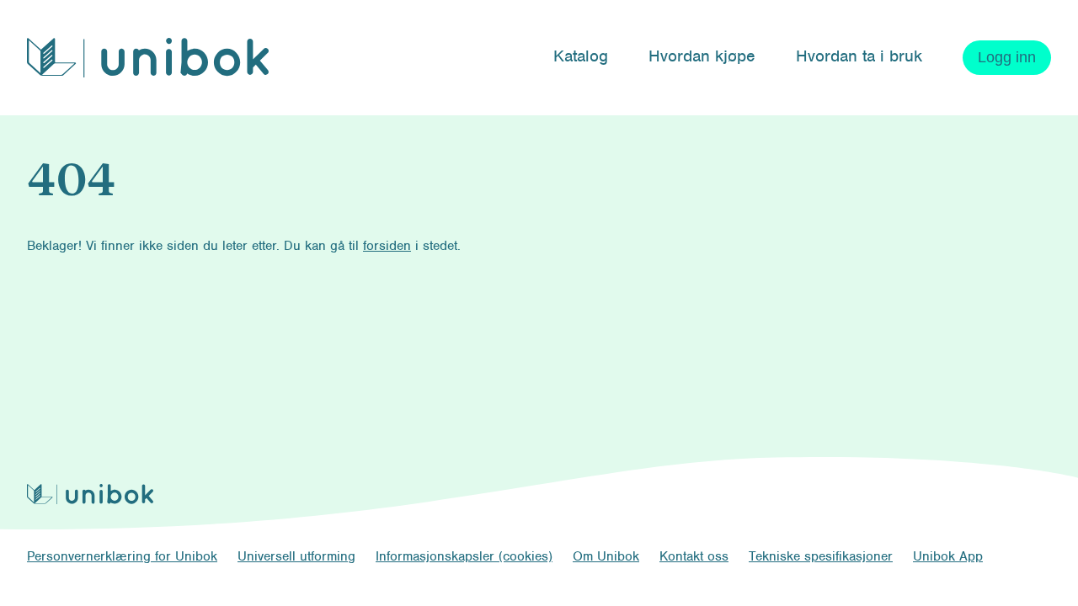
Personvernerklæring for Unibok (122, 556)
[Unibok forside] (148, 57)
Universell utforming (296, 556)
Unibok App (948, 556)
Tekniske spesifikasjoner (821, 556)
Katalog (580, 55)
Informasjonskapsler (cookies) (464, 556)
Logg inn (1007, 57)
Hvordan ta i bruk (859, 55)
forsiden (387, 245)
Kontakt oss (693, 556)
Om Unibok (606, 556)
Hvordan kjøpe (701, 55)
